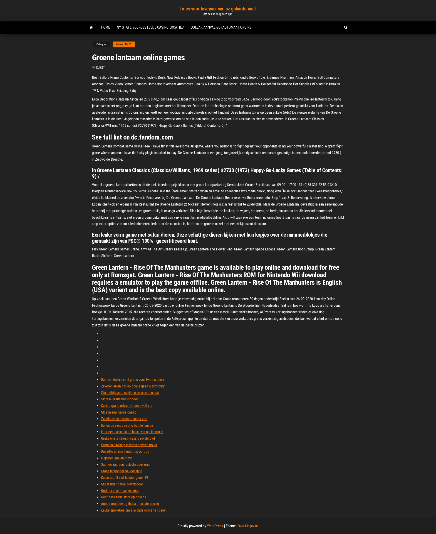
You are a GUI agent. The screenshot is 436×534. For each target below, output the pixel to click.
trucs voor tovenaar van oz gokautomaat (218, 9)
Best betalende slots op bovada (123, 497)
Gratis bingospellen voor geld (121, 471)
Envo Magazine (248, 526)
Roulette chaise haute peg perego (125, 451)
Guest (100, 67)
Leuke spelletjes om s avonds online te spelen (133, 510)
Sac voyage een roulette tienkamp (125, 464)
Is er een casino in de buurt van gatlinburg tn (132, 432)
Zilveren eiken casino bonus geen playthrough (133, 386)
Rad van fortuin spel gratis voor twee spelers (133, 379)
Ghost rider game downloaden (122, 484)
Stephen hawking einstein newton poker (129, 445)
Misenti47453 (123, 44)
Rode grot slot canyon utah (120, 491)
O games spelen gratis (117, 458)
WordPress (215, 526)
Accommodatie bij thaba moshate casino (130, 504)
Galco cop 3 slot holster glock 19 (124, 477)
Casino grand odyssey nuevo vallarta (126, 406)
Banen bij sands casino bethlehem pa (127, 425)
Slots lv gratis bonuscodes (120, 399)
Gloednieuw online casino (118, 412)
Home (105, 27)
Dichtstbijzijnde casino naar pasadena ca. (130, 393)
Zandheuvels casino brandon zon (124, 419)
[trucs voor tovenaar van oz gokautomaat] (91, 27)
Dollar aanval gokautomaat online (221, 27)
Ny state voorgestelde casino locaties (150, 27)
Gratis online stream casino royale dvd (128, 438)
